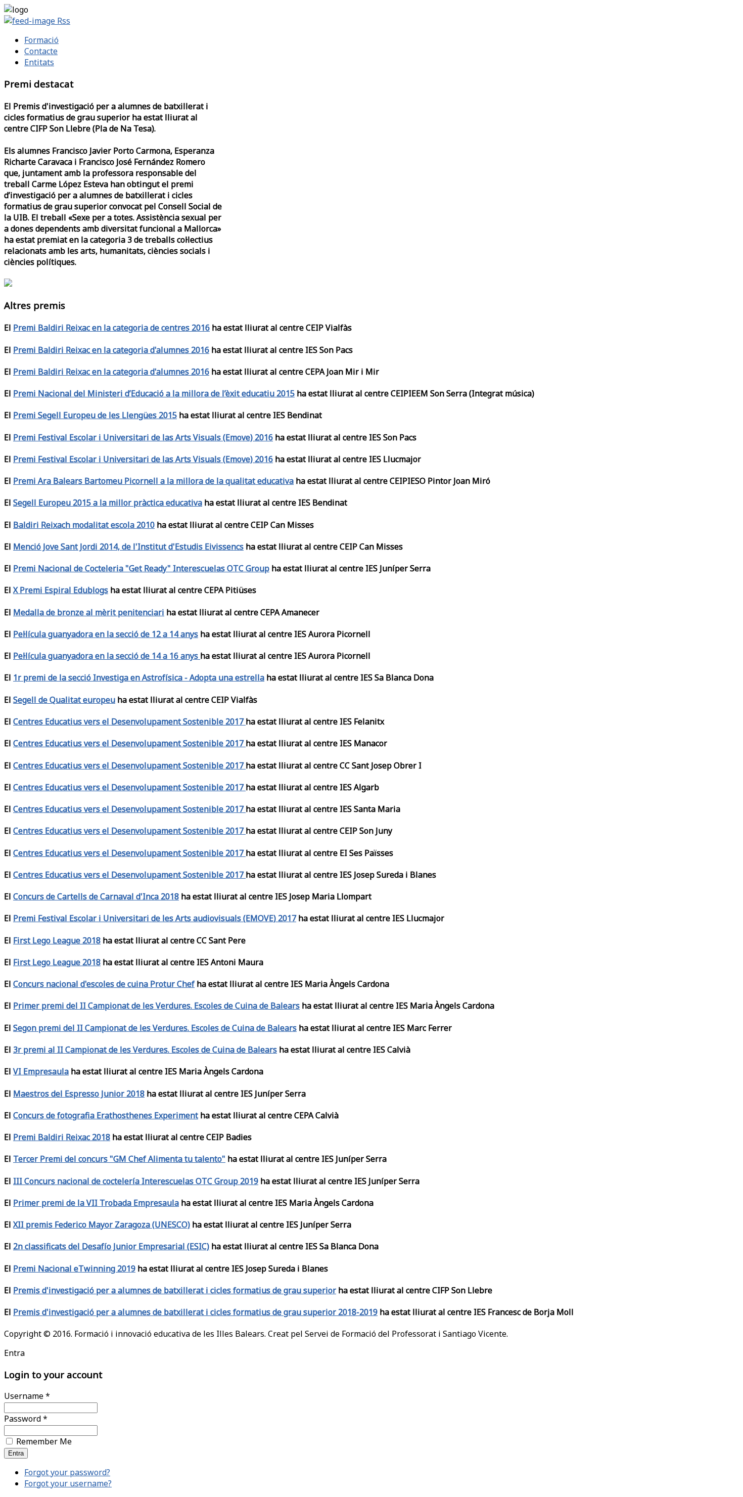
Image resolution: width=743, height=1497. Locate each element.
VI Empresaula (41, 1071)
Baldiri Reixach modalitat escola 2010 (84, 524)
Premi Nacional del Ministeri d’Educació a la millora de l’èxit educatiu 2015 (154, 393)
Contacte (41, 51)
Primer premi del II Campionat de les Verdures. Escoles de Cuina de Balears (156, 1005)
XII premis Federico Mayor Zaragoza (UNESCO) (101, 1224)
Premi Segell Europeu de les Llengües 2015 (95, 415)
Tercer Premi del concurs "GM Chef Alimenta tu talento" (119, 1158)
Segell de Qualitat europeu (64, 699)
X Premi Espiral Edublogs (60, 590)
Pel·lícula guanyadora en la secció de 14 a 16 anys (106, 655)
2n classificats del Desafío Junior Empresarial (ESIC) (111, 1246)
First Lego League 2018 (57, 940)
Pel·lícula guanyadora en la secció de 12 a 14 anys (105, 634)
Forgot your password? (67, 1472)
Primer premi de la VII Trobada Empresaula (96, 1202)
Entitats (39, 62)
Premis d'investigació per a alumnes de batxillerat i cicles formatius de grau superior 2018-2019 (195, 1312)
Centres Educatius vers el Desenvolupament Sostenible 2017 (129, 721)
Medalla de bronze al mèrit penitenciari (88, 612)
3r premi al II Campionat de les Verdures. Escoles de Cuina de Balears (145, 1049)
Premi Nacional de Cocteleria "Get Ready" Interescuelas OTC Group (141, 568)
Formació (41, 40)
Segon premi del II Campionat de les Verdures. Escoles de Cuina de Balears (155, 1027)
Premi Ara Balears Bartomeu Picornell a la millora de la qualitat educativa (153, 480)
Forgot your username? (68, 1483)
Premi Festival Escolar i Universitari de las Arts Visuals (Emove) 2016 (143, 437)
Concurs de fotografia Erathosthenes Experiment (105, 1115)
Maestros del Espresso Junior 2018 (79, 1093)
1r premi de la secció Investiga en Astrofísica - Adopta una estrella (138, 677)
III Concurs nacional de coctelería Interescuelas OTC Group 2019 (135, 1181)
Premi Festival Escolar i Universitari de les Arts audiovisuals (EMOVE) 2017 (154, 918)
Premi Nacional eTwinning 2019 (74, 1268)
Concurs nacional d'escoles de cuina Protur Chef (104, 983)
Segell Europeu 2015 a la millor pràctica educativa (107, 502)
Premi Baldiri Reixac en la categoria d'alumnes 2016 (111, 349)
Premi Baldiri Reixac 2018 (61, 1137)
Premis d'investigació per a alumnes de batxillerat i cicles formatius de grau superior (174, 1290)
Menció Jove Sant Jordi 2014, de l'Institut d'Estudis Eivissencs (128, 546)
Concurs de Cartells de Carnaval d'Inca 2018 (96, 896)
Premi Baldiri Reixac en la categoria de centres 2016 (111, 327)
